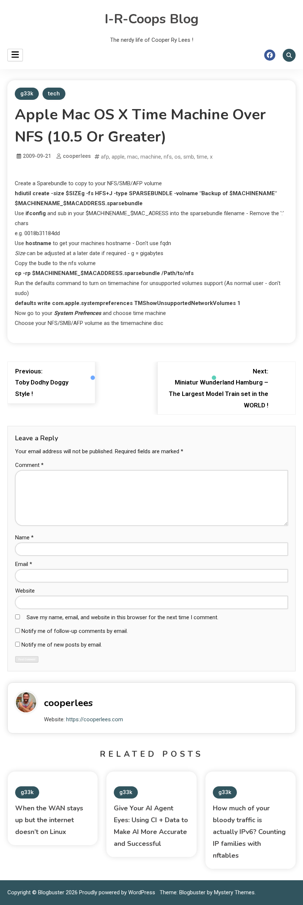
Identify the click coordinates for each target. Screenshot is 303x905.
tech (54, 93)
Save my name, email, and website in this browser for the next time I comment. (122, 617)
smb (188, 156)
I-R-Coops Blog (151, 19)
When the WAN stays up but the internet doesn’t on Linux (49, 820)
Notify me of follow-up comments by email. (74, 631)
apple (118, 156)
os (177, 156)
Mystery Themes (234, 892)
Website (25, 590)
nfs (168, 156)
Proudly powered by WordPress (118, 892)
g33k (26, 93)
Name (24, 537)
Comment (29, 465)
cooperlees (77, 156)
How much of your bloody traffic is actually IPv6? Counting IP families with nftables (249, 832)
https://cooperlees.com (94, 719)
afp (105, 156)
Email (23, 564)
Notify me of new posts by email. (61, 644)
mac (132, 156)
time (202, 156)
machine (150, 156)
